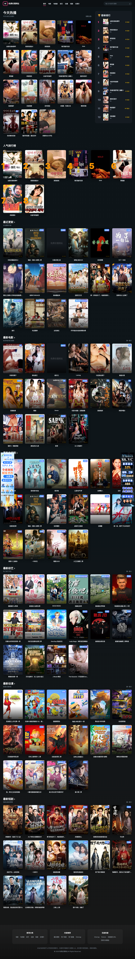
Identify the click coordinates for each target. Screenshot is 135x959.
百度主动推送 (105, 940)
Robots (103, 937)
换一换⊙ (129, 340)
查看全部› (89, 16)
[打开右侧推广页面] (127, 479)
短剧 (71, 4)
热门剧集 (71, 937)
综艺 (61, 4)
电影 (49, 4)
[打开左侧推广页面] (7, 479)
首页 (44, 4)
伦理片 (77, 4)
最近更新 (56, 937)
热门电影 (64, 937)
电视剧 (55, 4)
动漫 (66, 4)
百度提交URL (112, 937)
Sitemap (78, 937)
